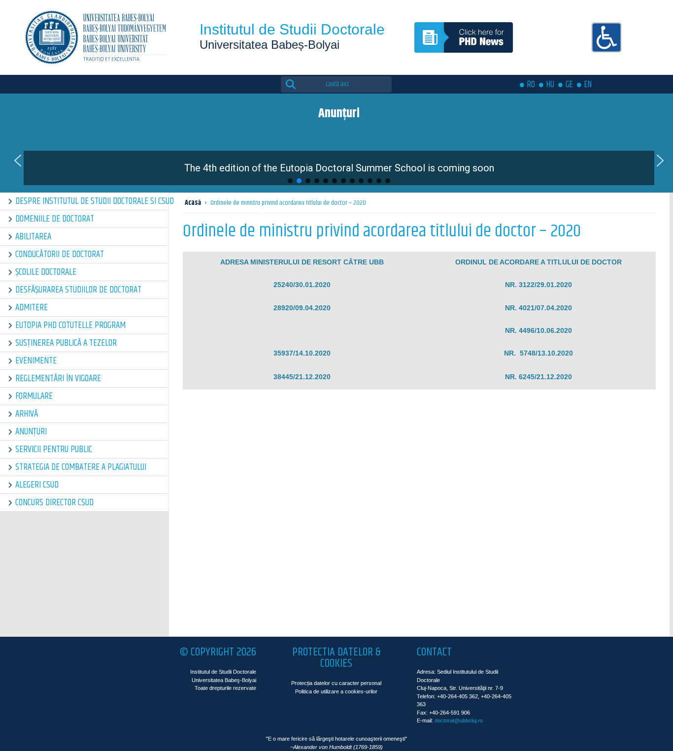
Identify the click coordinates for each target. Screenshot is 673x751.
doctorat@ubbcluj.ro (459, 720)
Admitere (31, 307)
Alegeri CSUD (37, 485)
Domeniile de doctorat (54, 219)
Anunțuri (31, 431)
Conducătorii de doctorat (59, 254)
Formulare (34, 396)
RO (531, 85)
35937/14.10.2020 (302, 353)
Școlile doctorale (45, 272)
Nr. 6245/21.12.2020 (538, 377)
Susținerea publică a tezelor (66, 343)
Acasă (193, 202)
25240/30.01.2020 (302, 285)
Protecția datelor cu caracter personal (336, 683)
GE (569, 85)
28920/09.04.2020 (302, 308)
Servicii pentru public (53, 449)
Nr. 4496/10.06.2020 (538, 330)
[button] (18, 160)
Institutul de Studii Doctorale (292, 29)
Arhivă (26, 414)
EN (588, 85)
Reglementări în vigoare (58, 378)
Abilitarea (33, 236)
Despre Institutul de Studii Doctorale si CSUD (91, 201)
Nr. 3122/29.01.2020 (538, 285)
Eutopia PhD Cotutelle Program (70, 325)
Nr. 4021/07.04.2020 (538, 308)
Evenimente (36, 361)
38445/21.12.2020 (302, 377)
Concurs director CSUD (54, 502)
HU (550, 85)
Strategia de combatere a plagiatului (80, 467)
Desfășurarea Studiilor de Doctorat (78, 290)
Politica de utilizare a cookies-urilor (336, 691)
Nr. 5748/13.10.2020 (538, 353)
